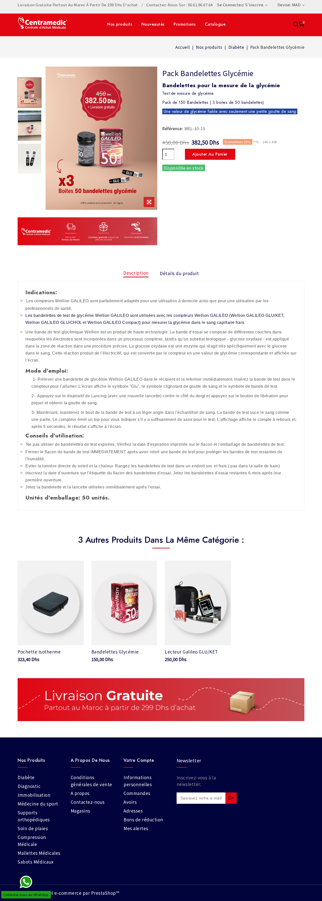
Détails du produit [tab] (179, 273)
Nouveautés (153, 24)
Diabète (26, 777)
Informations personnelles (138, 780)
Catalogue (215, 24)
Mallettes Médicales (39, 853)
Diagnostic (29, 786)
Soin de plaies (33, 828)
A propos (80, 793)
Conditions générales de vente (91, 780)
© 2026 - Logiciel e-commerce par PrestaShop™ (68, 893)
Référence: (172, 128)
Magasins (80, 811)
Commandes (137, 793)
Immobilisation (34, 795)
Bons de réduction (143, 819)
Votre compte (139, 760)
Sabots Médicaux (36, 862)
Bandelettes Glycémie (115, 651)
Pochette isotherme (39, 651)
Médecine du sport (38, 803)
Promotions (184, 24)
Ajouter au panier (210, 154)
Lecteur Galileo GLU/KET (191, 651)
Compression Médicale (32, 840)
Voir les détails (50, 636)
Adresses (133, 811)
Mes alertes (136, 828)
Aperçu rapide (76, 567)
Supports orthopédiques (34, 816)
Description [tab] (136, 273)
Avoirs (130, 802)
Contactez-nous (88, 802)
